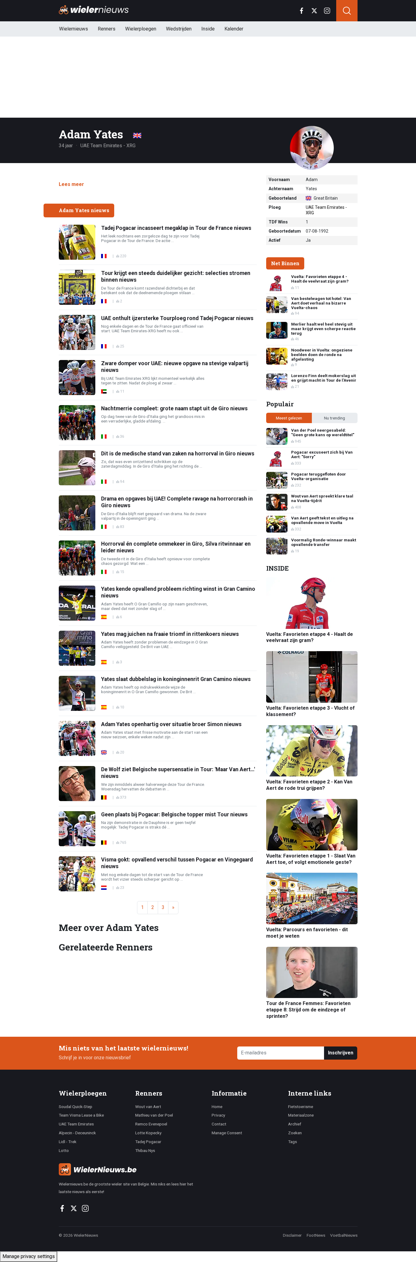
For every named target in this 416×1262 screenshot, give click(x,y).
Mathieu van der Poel (154, 1115)
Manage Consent (227, 1132)
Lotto (64, 1150)
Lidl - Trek (67, 1141)
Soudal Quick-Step (75, 1106)
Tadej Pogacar (148, 1141)
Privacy (218, 1115)
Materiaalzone (301, 1115)
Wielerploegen (140, 29)
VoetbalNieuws (344, 1235)
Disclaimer (292, 1235)
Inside (208, 29)
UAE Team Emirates (76, 1123)
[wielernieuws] (132, 1169)
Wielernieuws (73, 29)
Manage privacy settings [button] (28, 1256)
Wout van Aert (148, 1106)
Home (217, 1106)
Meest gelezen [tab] (289, 417)
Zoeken (295, 1132)
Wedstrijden (179, 29)
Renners (106, 29)
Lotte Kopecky (148, 1132)
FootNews (316, 1235)
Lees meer (71, 184)
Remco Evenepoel (151, 1123)
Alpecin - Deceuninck (77, 1132)
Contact (219, 1123)
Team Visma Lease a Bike (81, 1115)
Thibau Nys (145, 1150)
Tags (292, 1141)
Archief (294, 1123)
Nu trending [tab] (334, 417)
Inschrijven (340, 1053)
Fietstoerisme (300, 1106)
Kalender (233, 29)
